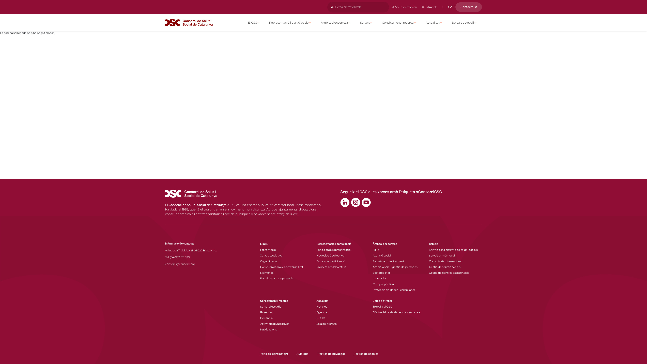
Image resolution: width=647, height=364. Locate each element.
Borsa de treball (463, 22)
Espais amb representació (333, 249)
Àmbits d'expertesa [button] (385, 244)
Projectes (266, 312)
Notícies (321, 306)
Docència (266, 318)
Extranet (430, 7)
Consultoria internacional (445, 261)
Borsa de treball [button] (382, 300)
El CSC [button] (264, 244)
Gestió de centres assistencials (449, 272)
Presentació (268, 249)
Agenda (321, 312)
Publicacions (268, 329)
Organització (268, 261)
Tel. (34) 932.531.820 (177, 257)
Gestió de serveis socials (444, 267)
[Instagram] (355, 202)
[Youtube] (366, 202)
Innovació (379, 278)
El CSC (252, 22)
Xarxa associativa (271, 255)
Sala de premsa (326, 323)
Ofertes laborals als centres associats (396, 312)
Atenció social (382, 255)
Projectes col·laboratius (331, 267)
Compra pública (383, 284)
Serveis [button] (433, 244)
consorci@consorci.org (180, 264)
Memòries (266, 272)
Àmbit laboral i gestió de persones (395, 267)
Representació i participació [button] (333, 244)
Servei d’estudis (270, 306)
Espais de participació (330, 261)
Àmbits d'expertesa (334, 22)
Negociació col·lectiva (330, 255)
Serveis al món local (442, 255)
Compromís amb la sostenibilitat (281, 267)
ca (450, 7)
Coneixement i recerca (397, 22)
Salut (376, 249)
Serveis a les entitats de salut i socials (453, 249)
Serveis (365, 22)
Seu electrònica (406, 7)
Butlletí (321, 318)
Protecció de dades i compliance (394, 290)
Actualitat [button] (322, 300)
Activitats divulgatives (274, 323)
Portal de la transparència (277, 278)
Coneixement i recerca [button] (274, 300)
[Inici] (190, 22)
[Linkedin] (345, 202)
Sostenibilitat (381, 272)
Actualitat (432, 22)
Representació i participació (289, 22)
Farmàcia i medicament (388, 261)
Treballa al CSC (382, 306)
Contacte (466, 7)
